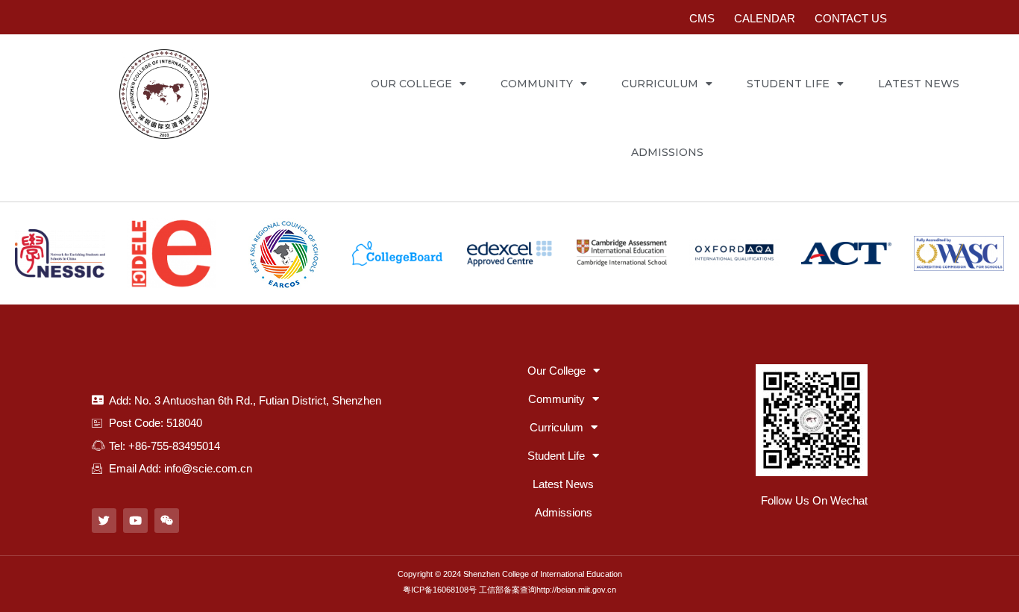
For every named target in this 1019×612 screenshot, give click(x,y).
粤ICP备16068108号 (440, 589)
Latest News (918, 83)
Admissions (667, 152)
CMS (702, 18)
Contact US (851, 18)
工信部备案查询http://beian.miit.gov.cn (547, 589)
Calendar (764, 18)
